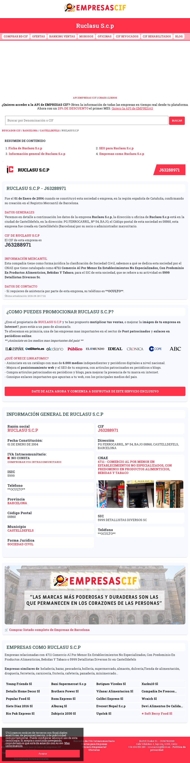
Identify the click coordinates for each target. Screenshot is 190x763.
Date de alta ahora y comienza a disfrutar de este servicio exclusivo (95, 391)
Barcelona (30, 130)
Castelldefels (50, 130)
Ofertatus (94, 749)
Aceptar (43, 753)
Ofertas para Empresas (94, 743)
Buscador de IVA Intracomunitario (94, 740)
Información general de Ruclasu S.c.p (37, 154)
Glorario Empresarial (94, 746)
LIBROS (112, 97)
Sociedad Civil (20, 544)
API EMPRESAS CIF (84, 97)
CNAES (102, 97)
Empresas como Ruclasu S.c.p (121, 154)
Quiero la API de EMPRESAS (132, 108)
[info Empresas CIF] (95, 12)
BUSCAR (177, 120)
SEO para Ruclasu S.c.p (116, 148)
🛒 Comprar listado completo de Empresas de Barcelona (47, 630)
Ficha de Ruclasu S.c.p (25, 148)
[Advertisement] (95, 68)
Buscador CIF (11, 130)
